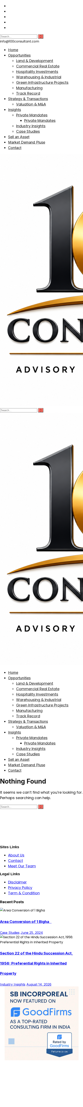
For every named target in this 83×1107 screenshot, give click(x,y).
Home (13, 50)
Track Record (28, 93)
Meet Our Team (22, 866)
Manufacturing (29, 87)
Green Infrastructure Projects (42, 82)
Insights (14, 110)
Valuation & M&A (31, 104)
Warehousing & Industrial (38, 77)
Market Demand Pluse (26, 142)
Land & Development (34, 60)
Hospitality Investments (37, 71)
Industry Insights (31, 125)
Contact (14, 148)
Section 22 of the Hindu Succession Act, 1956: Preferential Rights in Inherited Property (36, 963)
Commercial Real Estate (37, 66)
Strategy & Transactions (28, 99)
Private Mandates (32, 115)
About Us (16, 855)
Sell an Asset (18, 137)
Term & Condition (24, 893)
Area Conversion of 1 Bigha (26, 921)
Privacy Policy (20, 887)
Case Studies (28, 131)
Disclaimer (17, 882)
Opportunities (19, 55)
